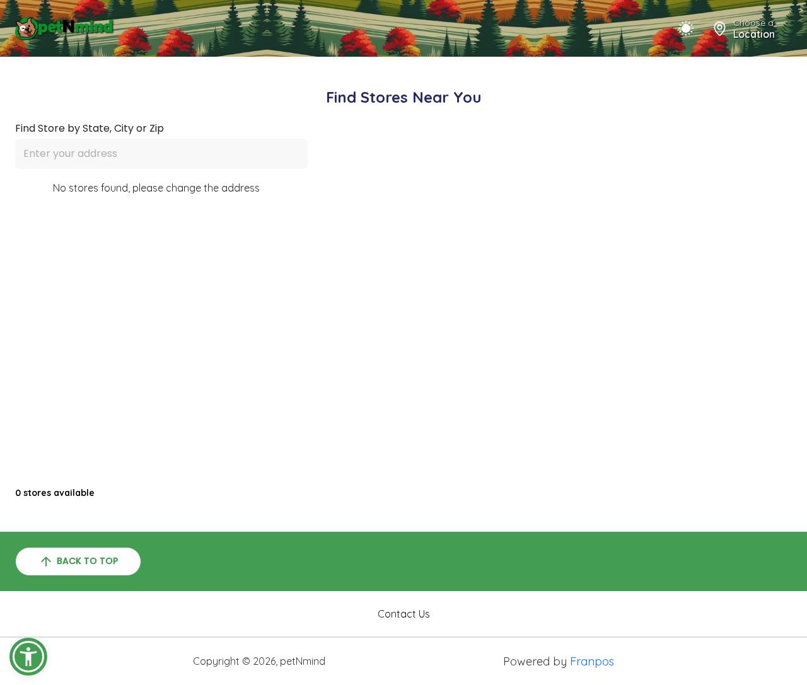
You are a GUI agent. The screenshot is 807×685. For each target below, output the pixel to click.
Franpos (592, 661)
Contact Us (404, 613)
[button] (28, 656)
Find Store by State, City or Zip (89, 128)
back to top (87, 561)
